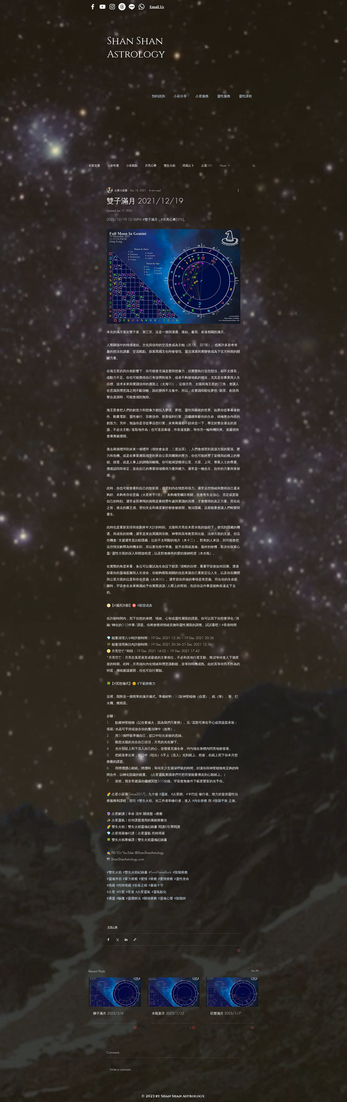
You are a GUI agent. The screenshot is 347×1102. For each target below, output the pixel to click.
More (223, 165)
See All (254, 970)
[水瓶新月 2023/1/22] (173, 992)
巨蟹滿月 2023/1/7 (225, 1013)
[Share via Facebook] (108, 939)
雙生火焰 (169, 165)
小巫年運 (113, 165)
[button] (254, 165)
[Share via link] (135, 939)
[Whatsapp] (141, 6)
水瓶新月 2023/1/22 (168, 1013)
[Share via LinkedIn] (126, 939)
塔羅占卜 (188, 165)
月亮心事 (151, 165)
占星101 (207, 165)
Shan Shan (135, 41)
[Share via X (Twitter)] (117, 939)
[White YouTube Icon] (102, 6)
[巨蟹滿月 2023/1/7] (232, 992)
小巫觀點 (132, 165)
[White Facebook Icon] (92, 6)
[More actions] (238, 190)
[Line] (131, 6)
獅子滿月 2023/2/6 (108, 1013)
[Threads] (122, 6)
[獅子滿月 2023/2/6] (115, 992)
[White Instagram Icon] (112, 6)
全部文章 (94, 165)
